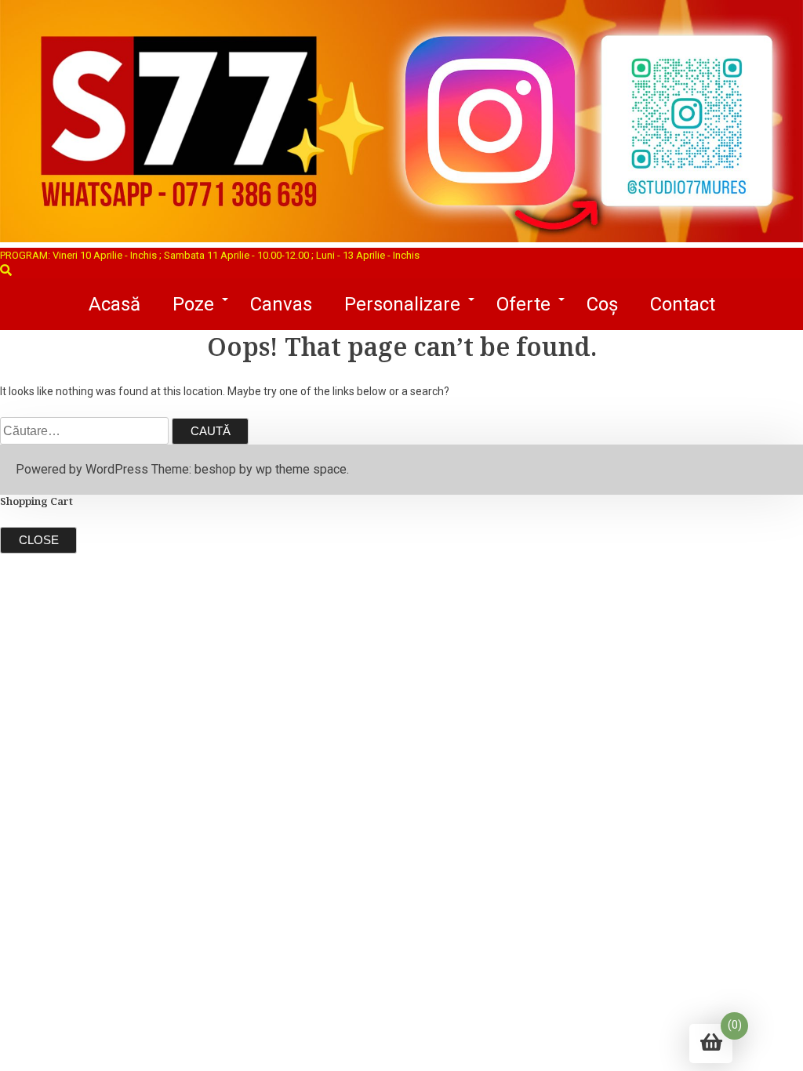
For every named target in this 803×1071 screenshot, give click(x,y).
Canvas (281, 304)
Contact (682, 304)
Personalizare (402, 304)
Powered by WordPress (82, 469)
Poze (193, 304)
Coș (602, 304)
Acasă (114, 304)
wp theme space (301, 469)
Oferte (523, 304)
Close (39, 539)
